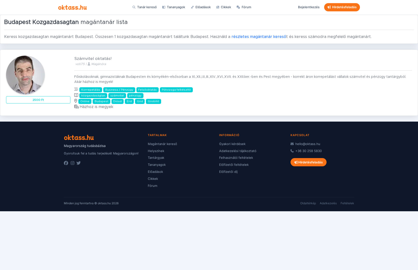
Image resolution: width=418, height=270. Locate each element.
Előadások (203, 7)
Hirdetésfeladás (344, 7)
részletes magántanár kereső (258, 37)
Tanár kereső (146, 7)
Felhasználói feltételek (236, 158)
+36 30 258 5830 (308, 151)
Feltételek (347, 203)
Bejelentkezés (309, 7)
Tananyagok (175, 7)
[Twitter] (78, 163)
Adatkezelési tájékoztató (237, 151)
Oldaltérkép (308, 203)
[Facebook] (66, 163)
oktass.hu (72, 7)
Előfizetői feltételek (234, 165)
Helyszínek (156, 151)
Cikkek (225, 7)
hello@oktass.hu (307, 144)
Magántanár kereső (162, 144)
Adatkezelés (328, 203)
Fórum (246, 7)
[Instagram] (72, 163)
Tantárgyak (156, 158)
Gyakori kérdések (232, 144)
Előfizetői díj (228, 172)
